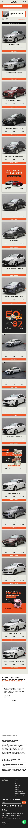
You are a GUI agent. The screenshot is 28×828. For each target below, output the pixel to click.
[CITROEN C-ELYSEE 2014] (14, 207)
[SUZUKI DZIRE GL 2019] (14, 627)
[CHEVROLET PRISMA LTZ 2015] (14, 150)
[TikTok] (18, 806)
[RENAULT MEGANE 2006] (14, 543)
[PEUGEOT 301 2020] (14, 515)
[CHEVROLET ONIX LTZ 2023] (14, 95)
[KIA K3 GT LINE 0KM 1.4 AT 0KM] (14, 375)
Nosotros (16, 789)
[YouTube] (13, 806)
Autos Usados (17, 785)
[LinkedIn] (10, 806)
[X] (21, 806)
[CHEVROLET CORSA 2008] (14, 67)
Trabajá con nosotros (19, 791)
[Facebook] (15, 806)
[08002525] (3, 817)
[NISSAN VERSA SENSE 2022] (14, 431)
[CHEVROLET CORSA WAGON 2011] (6, 14)
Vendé (16, 781)
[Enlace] (14, 2)
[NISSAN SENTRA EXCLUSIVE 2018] (14, 403)
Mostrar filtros (15, 23)
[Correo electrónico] (2, 806)
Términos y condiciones (20, 793)
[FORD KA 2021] (14, 235)
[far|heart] (23, 2)
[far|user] (25, 2)
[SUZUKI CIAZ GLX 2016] (14, 571)
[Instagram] (5, 806)
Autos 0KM (17, 787)
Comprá (16, 779)
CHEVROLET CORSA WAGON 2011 (15, 14)
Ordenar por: (4, 19)
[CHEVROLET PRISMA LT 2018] (14, 122)
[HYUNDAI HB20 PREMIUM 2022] (14, 291)
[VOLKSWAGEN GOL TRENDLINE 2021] (14, 655)
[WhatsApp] (7, 806)
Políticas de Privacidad (20, 795)
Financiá (16, 783)
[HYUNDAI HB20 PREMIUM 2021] (14, 263)
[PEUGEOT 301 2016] (14, 487)
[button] (12, 700)
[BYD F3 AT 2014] (14, 39)
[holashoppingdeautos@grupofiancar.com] (3, 818)
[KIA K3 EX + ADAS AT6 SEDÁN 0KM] (14, 347)
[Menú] (2, 2)
